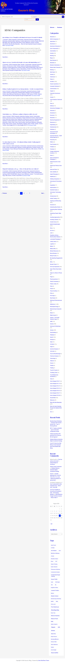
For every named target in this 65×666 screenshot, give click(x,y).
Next (43, 193)
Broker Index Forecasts (55, 67)
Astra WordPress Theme (43, 660)
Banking (27, 116)
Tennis (51, 363)
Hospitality (52, 185)
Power (23, 42)
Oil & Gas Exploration (35, 92)
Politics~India (6, 94)
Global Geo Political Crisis (11, 119)
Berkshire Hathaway (55, 553)
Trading (52, 367)
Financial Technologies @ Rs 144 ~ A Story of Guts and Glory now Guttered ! (21, 169)
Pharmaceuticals (54, 279)
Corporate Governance (29, 39)
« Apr (51, 523)
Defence (4, 66)
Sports (51, 337)
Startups (52, 339)
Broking (52, 69)
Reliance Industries (55, 615)
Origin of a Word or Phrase (56, 272)
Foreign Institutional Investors (28, 117)
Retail (7, 123)
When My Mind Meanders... (14, 44)
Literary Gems (53, 241)
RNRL (52, 621)
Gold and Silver (53, 169)
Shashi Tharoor (54, 636)
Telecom (40, 94)
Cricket (51, 97)
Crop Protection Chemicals (56, 99)
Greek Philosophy (54, 174)
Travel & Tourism (54, 370)
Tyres (51, 378)
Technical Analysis (54, 356)
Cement (31, 116)
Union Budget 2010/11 (55, 381)
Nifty (51, 262)
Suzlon (52, 647)
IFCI (52, 584)
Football (52, 146)
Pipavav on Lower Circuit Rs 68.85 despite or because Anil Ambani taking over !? (21, 62)
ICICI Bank (57, 582)
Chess (51, 79)
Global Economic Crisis (55, 161)
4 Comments (5, 64)
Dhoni (52, 561)
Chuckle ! (23, 64)
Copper (51, 91)
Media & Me (52, 248)
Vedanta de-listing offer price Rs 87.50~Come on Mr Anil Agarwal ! (55, 435)
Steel (29, 123)
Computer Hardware (54, 86)
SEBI (28, 94)
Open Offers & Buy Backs (16, 42)
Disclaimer (59, 27)
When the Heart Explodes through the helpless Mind (19, 95)
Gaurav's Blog (26, 10)
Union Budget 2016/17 (55, 393)
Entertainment (53, 127)
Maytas (52, 593)
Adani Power (53, 545)
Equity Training (54, 564)
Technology (52, 358)
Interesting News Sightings (14, 41)
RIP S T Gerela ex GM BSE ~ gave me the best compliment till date (56, 430)
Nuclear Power (53, 264)
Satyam (53, 627)
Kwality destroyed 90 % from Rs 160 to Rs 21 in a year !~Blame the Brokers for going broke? (55, 477)
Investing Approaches (25, 41)
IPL (55, 584)
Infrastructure (10, 66)
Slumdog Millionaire (55, 639)
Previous (4, 193)
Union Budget (53, 649)
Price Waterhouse (55, 607)
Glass (51, 155)
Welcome (52, 27)
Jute (51, 232)
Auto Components (54, 48)
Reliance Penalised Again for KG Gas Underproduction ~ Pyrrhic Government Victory (23, 89)
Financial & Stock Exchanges (9, 172)
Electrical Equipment (54, 120)
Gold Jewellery (53, 171)
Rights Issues (53, 315)
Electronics (52, 122)
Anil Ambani (53, 550)
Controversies (20, 39)
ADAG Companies (13, 39)
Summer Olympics (54, 349)
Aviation (52, 53)
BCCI (60, 550)
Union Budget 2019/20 (55, 395)
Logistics (52, 243)
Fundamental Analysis (55, 572)
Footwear (52, 149)
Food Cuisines (53, 144)
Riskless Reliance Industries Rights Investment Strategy (54, 470)
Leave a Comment (7, 91)
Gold (52, 582)
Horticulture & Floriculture (55, 181)
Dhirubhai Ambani (54, 558)
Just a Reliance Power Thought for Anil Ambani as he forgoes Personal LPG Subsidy (22, 37)
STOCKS (37, 42)
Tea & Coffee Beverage (55, 353)
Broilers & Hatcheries (54, 65)
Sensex (14, 123)
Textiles (36, 123)
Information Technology (21, 172)
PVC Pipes (52, 295)
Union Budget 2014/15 (22, 125)
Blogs (19, 64)
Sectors (32, 42)
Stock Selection (54, 644)
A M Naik (52, 547)
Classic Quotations (54, 83)
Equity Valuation (54, 566)
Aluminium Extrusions (55, 46)
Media (51, 246)
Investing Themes (34, 41)
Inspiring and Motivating (25, 66)
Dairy (51, 103)
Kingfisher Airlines (54, 587)
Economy (13, 117)
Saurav (51, 473)
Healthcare (20, 119)
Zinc (51, 411)
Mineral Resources (30, 120)
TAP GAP (52, 351)
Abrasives (52, 36)
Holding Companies (54, 178)
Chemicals (52, 76)
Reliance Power (54, 618)
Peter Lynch (53, 604)
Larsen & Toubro (55, 590)
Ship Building (23, 69)
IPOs (9, 42)
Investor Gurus (53, 222)
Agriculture (22, 116)
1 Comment (5, 39)
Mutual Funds (21, 174)
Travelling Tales (53, 372)
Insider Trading (16, 66)
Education (52, 117)
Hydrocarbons (53, 187)
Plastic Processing (54, 281)
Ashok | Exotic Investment (56, 466)
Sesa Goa (53, 633)
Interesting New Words (55, 207)
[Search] (63, 17)
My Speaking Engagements (56, 258)
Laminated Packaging (55, 239)
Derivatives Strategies (55, 108)
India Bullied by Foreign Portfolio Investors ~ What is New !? (56, 496)
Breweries (52, 62)
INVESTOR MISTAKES (31, 67)
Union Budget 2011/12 (55, 383)
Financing (52, 139)
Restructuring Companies (55, 309)
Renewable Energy (54, 306)
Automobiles (53, 50)
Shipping (25, 123)
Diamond (9, 117)
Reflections (28, 42)
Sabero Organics (54, 624)
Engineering (18, 117)
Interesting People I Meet (55, 213)
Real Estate (28, 122)
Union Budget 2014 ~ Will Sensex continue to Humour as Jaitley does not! (20, 114)
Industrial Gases (53, 189)
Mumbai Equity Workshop (56, 598)
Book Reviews (53, 60)
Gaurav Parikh (54, 579)
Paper (51, 276)
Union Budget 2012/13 (55, 386)
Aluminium (52, 43)
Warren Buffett (54, 652)
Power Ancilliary (21, 122)
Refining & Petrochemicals (15, 94)
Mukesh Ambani (54, 596)
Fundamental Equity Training (55, 575)
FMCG (51, 142)
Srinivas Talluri (54, 641)
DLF (56, 561)
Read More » (5, 57)
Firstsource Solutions (55, 569)
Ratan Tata (53, 612)
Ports (51, 286)
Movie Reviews (53, 253)
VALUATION (5, 44)
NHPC (52, 601)
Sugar (51, 346)
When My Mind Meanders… (56, 402)
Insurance (31, 119)
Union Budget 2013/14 (12, 125)
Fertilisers (52, 129)
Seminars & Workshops (55, 326)
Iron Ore (52, 230)
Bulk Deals (20, 171)
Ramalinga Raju (55, 610)
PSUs (51, 293)
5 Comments (5, 171)
